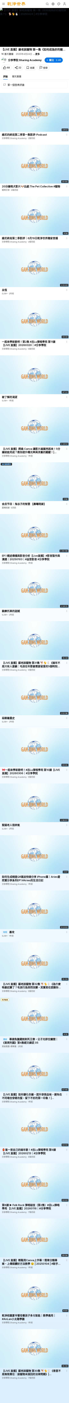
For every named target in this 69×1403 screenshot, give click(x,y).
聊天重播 (16, 76)
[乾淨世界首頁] (16, 4)
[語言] (53, 3)
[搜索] (47, 3)
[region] (34, 27)
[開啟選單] (3, 3)
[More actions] (67, 134)
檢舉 (45, 67)
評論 (5, 76)
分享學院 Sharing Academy (25, 60)
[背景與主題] (58, 3)
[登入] (64, 3)
